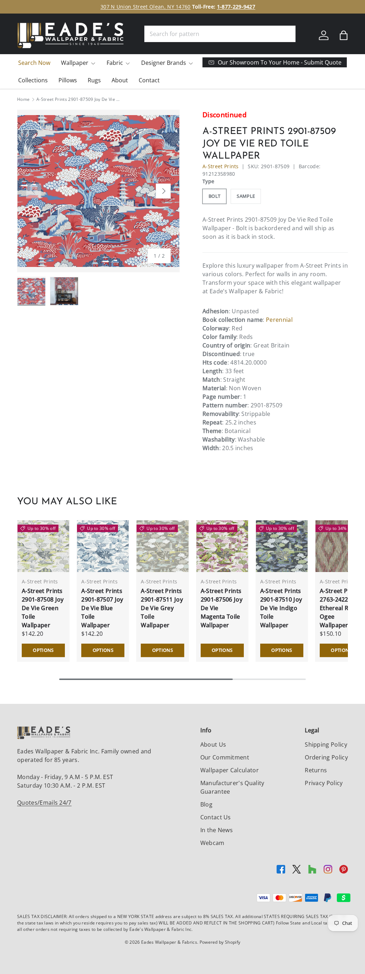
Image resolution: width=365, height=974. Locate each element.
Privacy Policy (324, 783)
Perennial (279, 320)
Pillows (67, 80)
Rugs (94, 80)
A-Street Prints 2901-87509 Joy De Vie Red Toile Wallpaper (79, 99)
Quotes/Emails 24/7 (44, 802)
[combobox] (219, 34)
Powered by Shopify (220, 942)
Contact (149, 80)
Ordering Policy (326, 757)
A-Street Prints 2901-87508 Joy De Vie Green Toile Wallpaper (42, 608)
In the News (216, 830)
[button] (343, 35)
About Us (213, 744)
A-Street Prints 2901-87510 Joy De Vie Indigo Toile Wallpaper (281, 608)
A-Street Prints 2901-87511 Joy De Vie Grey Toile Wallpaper (161, 608)
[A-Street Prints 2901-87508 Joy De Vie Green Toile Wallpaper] (43, 546)
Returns (316, 770)
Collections (33, 80)
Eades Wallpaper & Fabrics (169, 942)
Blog (206, 804)
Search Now (34, 63)
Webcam (212, 843)
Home (23, 99)
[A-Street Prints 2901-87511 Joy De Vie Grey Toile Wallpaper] (162, 546)
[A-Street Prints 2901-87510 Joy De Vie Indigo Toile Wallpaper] (282, 546)
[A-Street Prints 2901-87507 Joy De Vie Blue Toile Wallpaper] (103, 546)
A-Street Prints (220, 166)
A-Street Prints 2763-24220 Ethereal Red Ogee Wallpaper (340, 608)
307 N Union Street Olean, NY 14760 (146, 6)
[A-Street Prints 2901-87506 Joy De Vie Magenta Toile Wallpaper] (222, 546)
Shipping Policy (326, 744)
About (120, 80)
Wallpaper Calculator (229, 770)
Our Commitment (224, 757)
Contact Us (215, 817)
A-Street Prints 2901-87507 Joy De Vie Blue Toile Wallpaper (102, 608)
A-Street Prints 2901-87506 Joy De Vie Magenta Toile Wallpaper (221, 608)
